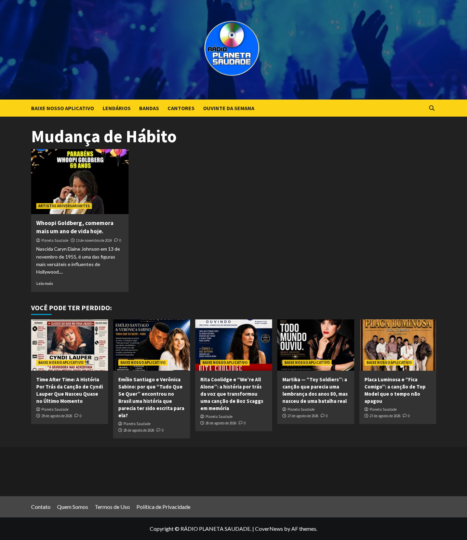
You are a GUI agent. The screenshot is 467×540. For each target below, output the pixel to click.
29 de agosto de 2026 (56, 415)
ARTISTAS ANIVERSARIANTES (64, 205)
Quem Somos (72, 506)
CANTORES (181, 108)
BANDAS (149, 108)
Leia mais (44, 283)
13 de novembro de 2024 (94, 240)
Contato (41, 506)
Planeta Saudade (54, 240)
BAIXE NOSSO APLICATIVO (62, 108)
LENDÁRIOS (117, 108)
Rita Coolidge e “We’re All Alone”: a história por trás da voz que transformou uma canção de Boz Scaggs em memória (231, 393)
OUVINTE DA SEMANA (228, 108)
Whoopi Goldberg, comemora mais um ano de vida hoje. (75, 227)
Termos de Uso (112, 506)
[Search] (432, 108)
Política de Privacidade (163, 506)
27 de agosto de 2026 (303, 415)
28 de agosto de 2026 (138, 430)
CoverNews (269, 528)
